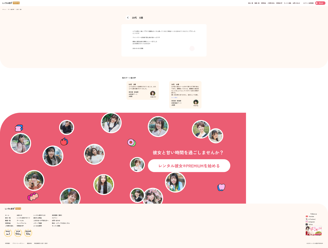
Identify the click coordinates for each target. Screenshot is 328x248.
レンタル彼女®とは (39, 215)
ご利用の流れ (9, 226)
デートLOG (20, 220)
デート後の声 (11, 9)
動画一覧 (8, 220)
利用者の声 (20, 226)
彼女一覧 (8, 218)
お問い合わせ (56, 220)
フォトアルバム (21, 223)
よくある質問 (37, 226)
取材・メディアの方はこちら (61, 223)
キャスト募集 (56, 226)
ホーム (4, 9)
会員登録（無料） (57, 215)
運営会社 (29, 243)
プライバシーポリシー (18, 243)
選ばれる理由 (37, 218)
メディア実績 (37, 223)
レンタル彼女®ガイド (23, 218)
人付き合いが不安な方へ (41, 220)
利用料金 (8, 223)
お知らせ (19, 215)
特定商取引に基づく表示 (40, 243)
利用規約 (7, 243)
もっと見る (174, 97)
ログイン (54, 218)
